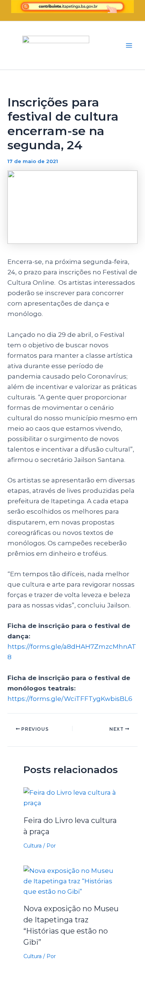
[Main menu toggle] (129, 45)
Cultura (32, 845)
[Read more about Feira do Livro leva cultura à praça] (72, 797)
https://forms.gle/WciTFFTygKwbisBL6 (69, 698)
